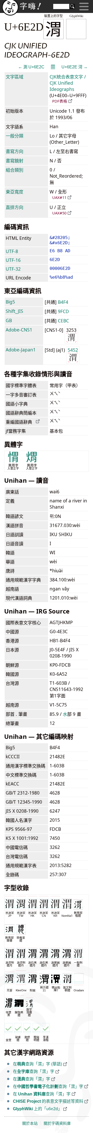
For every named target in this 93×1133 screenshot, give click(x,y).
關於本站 (30, 1123)
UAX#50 (59, 212)
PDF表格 (59, 101)
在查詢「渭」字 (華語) (37, 1064)
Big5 (10, 302)
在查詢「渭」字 (33, 1071)
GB (9, 320)
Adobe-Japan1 (21, 350)
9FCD (63, 311)
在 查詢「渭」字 (42, 1094)
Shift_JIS (14, 311)
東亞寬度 (14, 192)
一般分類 (14, 136)
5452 (73, 350)
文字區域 (14, 77)
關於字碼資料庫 (57, 1123)
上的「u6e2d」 (37, 1109)
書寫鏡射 (14, 160)
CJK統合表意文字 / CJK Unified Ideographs (68, 83)
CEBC (63, 320)
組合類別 (14, 170)
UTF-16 (13, 260)
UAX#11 (59, 197)
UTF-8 (12, 251)
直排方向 (14, 207)
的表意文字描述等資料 (48, 1101)
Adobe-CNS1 (19, 330)
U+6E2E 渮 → (74, 67)
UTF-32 (13, 269)
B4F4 (63, 302)
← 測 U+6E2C (31, 67)
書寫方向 (14, 151)
